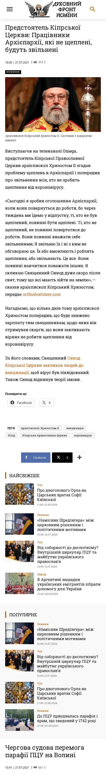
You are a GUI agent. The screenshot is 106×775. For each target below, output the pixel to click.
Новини (13, 72)
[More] (79, 457)
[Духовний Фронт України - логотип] (53, 9)
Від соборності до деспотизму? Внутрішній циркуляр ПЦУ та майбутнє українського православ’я (67, 554)
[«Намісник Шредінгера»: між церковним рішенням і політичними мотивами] (19, 524)
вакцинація (75, 428)
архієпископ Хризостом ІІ (40, 428)
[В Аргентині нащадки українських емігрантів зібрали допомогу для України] (19, 583)
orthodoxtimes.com (42, 294)
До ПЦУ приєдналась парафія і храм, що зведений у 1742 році (67, 718)
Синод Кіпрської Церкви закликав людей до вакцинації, (44, 365)
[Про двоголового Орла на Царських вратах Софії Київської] (19, 494)
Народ (41, 574)
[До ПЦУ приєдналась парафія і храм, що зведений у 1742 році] (19, 720)
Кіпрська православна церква (44, 435)
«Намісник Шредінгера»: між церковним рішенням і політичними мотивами (65, 524)
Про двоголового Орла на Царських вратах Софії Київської (61, 495)
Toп (39, 484)
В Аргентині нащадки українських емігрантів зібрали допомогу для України (69, 584)
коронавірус (83, 435)
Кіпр (11, 435)
